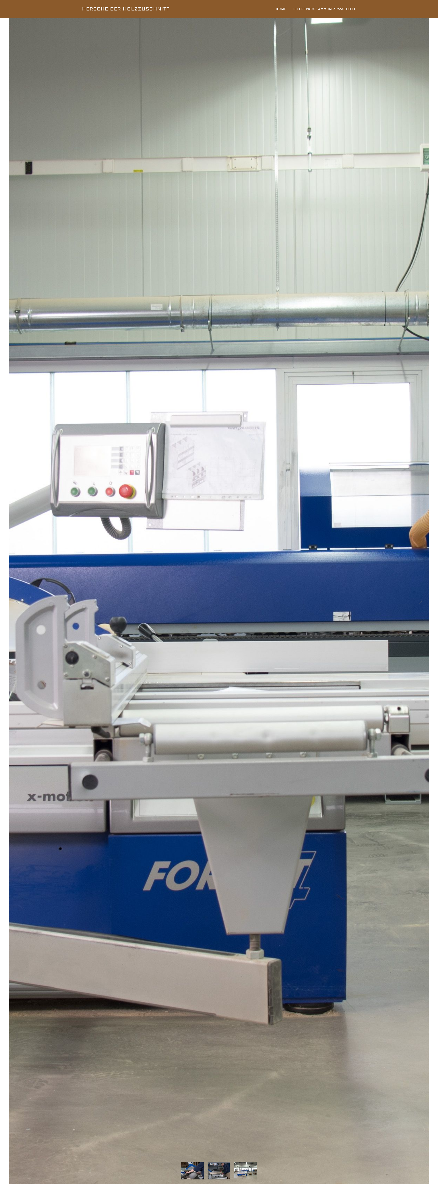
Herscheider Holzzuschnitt (126, 9)
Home (281, 9)
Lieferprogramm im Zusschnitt (324, 9)
